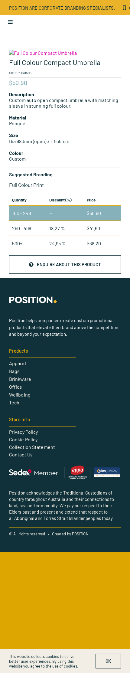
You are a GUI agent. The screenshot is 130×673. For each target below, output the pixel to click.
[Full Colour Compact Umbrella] (65, 53)
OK (108, 661)
